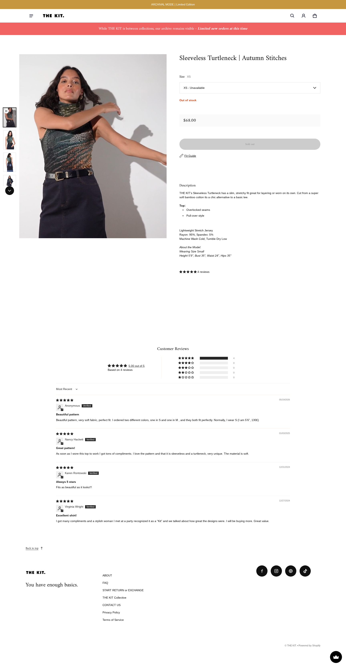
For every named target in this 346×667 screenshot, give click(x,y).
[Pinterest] (290, 571)
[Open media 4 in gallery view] (9, 184)
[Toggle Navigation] (31, 15)
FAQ (105, 582)
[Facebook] (262, 571)
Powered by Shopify (309, 645)
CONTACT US (112, 605)
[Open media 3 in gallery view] (9, 162)
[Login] (303, 15)
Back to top (32, 548)
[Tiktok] (305, 571)
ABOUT (107, 575)
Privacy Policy (111, 612)
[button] (292, 15)
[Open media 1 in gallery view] (9, 117)
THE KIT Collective (114, 597)
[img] (64, 400)
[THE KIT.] (53, 16)
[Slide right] (9, 190)
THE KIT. (292, 645)
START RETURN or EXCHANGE (123, 590)
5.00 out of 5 (137, 365)
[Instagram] (276, 571)
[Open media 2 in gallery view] (9, 139)
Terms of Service (113, 619)
